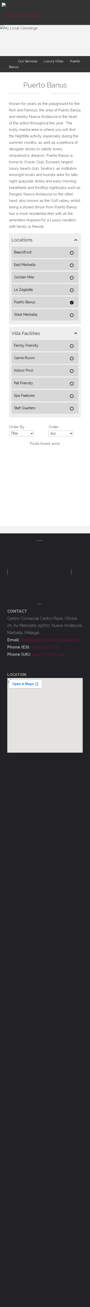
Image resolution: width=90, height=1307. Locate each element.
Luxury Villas (53, 61)
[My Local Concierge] (21, 12)
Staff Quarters (25, 408)
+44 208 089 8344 (48, 654)
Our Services (27, 61)
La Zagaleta (23, 290)
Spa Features (24, 396)
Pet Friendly (23, 383)
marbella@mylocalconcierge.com (51, 640)
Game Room (24, 358)
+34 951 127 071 (44, 647)
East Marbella (25, 265)
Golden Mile (24, 277)
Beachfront (23, 252)
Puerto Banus (24, 302)
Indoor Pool (23, 370)
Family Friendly (26, 345)
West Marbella (25, 315)
